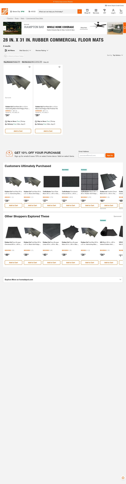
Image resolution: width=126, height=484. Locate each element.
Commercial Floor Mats (34, 18)
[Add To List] (29, 67)
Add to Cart (18, 131)
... (4, 18)
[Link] (18, 100)
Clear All (46, 62)
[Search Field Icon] (79, 11)
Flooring (10, 18)
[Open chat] (124, 27)
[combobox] (57, 11)
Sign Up (110, 155)
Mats (22, 18)
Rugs (17, 18)
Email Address (84, 151)
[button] (115, 55)
